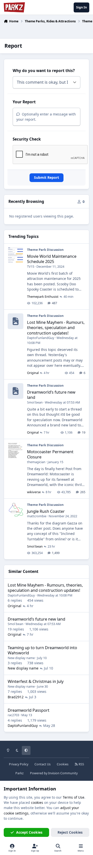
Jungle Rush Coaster (46, 511)
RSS (81, 764)
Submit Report (46, 177)
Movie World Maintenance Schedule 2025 (51, 258)
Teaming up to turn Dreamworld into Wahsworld (42, 650)
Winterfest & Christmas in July (35, 681)
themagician (36, 462)
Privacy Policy (18, 764)
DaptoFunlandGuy (40, 337)
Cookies (62, 764)
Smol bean (35, 402)
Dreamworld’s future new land (51, 394)
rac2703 (13, 715)
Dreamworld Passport (28, 710)
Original (33, 373)
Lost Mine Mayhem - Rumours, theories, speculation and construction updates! (56, 327)
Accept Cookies (29, 832)
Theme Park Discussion (45, 249)
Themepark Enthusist (43, 296)
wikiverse (34, 492)
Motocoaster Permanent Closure (50, 454)
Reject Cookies (70, 832)
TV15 (30, 266)
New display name (21, 658)
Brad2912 (16, 697)
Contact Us (42, 764)
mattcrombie (36, 516)
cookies (37, 802)
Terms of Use (73, 797)
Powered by (54, 773)
